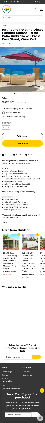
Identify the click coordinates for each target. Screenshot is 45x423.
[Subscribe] (36, 414)
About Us (26, 372)
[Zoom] (41, 88)
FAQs (4, 385)
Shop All (5, 378)
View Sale (35, 2)
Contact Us (27, 375)
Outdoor (24, 230)
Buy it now (22, 143)
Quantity (6, 123)
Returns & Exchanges (11, 389)
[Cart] (36, 9)
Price (4, 98)
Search (5, 375)
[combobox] (22, 17)
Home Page (7, 372)
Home (4, 25)
